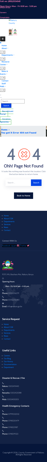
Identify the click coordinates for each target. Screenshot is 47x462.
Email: (12, 306)
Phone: (10, 293)
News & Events (4, 72)
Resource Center (4, 63)
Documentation (10, 364)
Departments (7, 55)
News (6, 227)
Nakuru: (10, 386)
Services (7, 224)
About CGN (8, 218)
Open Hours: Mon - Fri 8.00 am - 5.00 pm (18, 6)
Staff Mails (3, 84)
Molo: (10, 399)
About (4, 48)
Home (4, 45)
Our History (8, 361)
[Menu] (2, 52)
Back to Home (23, 195)
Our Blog (7, 358)
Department (9, 367)
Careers (7, 356)
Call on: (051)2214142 (10, 1)
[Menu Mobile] (2, 38)
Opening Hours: (8, 282)
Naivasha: (11, 393)
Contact (5, 81)
